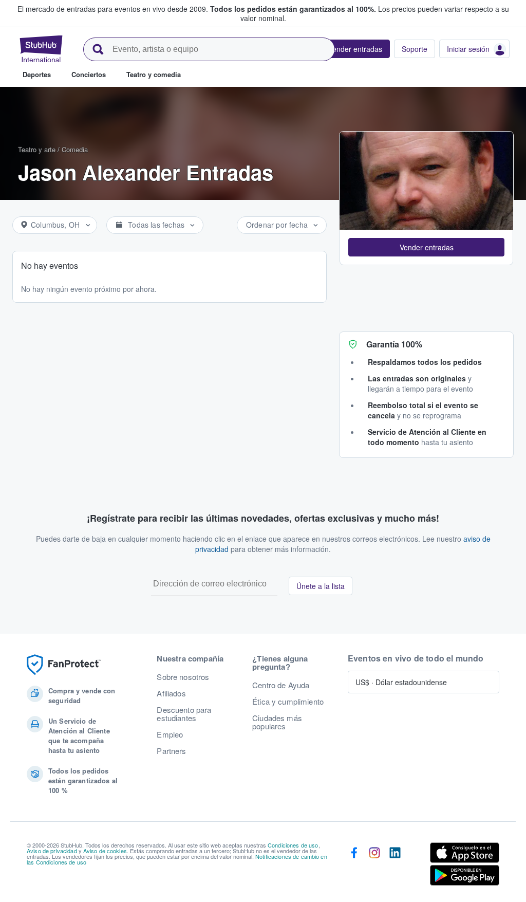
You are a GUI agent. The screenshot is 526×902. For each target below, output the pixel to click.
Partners (171, 751)
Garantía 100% (394, 344)
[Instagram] (374, 866)
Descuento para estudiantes (184, 714)
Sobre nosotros (183, 677)
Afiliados (171, 693)
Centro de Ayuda (280, 685)
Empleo (170, 734)
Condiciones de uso (293, 845)
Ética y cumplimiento (288, 701)
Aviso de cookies (105, 850)
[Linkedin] (395, 866)
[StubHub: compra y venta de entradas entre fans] (41, 49)
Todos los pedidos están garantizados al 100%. (293, 9)
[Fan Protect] (64, 664)
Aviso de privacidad (52, 850)
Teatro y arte (36, 149)
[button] (426, 247)
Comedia (75, 149)
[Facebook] (354, 866)
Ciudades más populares (277, 722)
